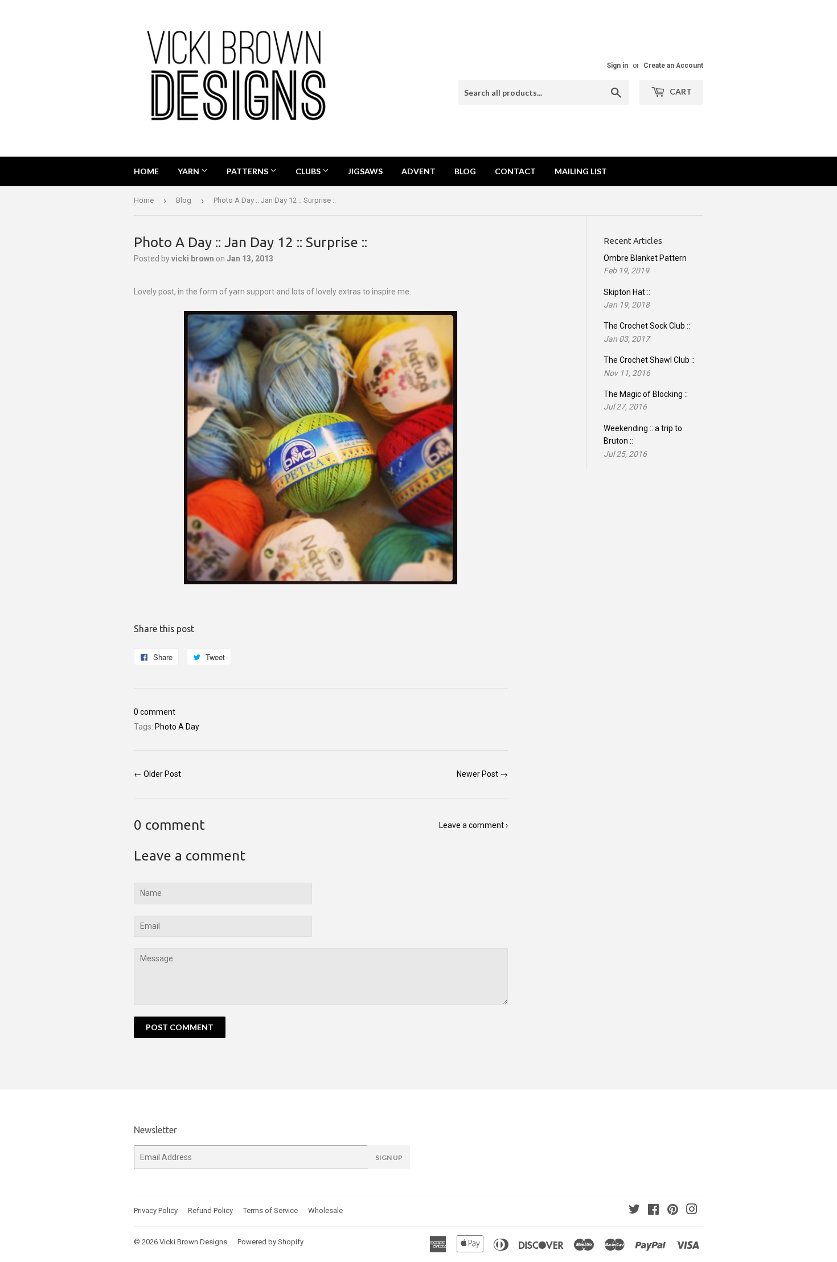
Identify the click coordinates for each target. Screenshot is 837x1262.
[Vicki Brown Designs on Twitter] (634, 1210)
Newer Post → (482, 773)
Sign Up (389, 1157)
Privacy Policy (156, 1210)
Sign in (617, 65)
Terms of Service (270, 1210)
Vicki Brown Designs (193, 1242)
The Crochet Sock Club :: (647, 325)
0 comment (154, 711)
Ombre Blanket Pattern (645, 258)
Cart (680, 91)
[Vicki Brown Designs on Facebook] (653, 1210)
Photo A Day (177, 726)
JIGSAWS (365, 171)
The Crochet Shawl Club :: (649, 359)
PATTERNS (248, 171)
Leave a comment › (473, 825)
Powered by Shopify (270, 1242)
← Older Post (157, 773)
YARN (189, 171)
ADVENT (418, 171)
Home (146, 171)
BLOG (465, 171)
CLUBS (309, 171)
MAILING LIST (581, 171)
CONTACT (515, 171)
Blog (183, 200)
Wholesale (325, 1210)
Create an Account (673, 65)
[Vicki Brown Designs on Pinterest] (673, 1210)
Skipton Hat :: (627, 292)
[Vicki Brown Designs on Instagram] (692, 1210)
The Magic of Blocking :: (646, 394)
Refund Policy (210, 1210)
